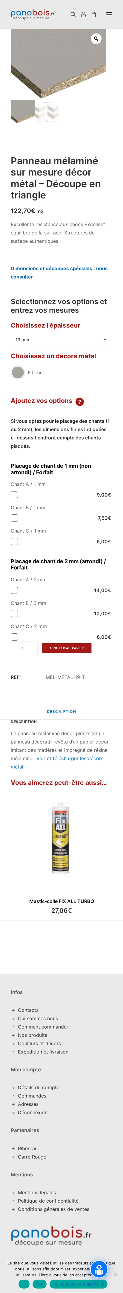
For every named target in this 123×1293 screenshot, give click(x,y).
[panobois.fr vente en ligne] (33, 14)
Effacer (34, 372)
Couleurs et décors (39, 1043)
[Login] (81, 14)
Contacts (28, 1010)
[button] (109, 14)
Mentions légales (37, 1192)
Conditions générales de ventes (53, 1209)
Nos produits (32, 1035)
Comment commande (42, 1027)
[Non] (116, 1274)
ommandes (33, 1096)
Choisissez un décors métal (53, 356)
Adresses (28, 1104)
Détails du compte (38, 1087)
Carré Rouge (32, 1157)
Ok (24, 1284)
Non (40, 1284)
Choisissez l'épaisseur (45, 325)
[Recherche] (66, 14)
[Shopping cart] (91, 14)
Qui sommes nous (38, 1018)
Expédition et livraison (43, 1052)
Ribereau (28, 1148)
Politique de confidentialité (48, 1201)
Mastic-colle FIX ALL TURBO (61, 901)
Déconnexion (32, 1112)
